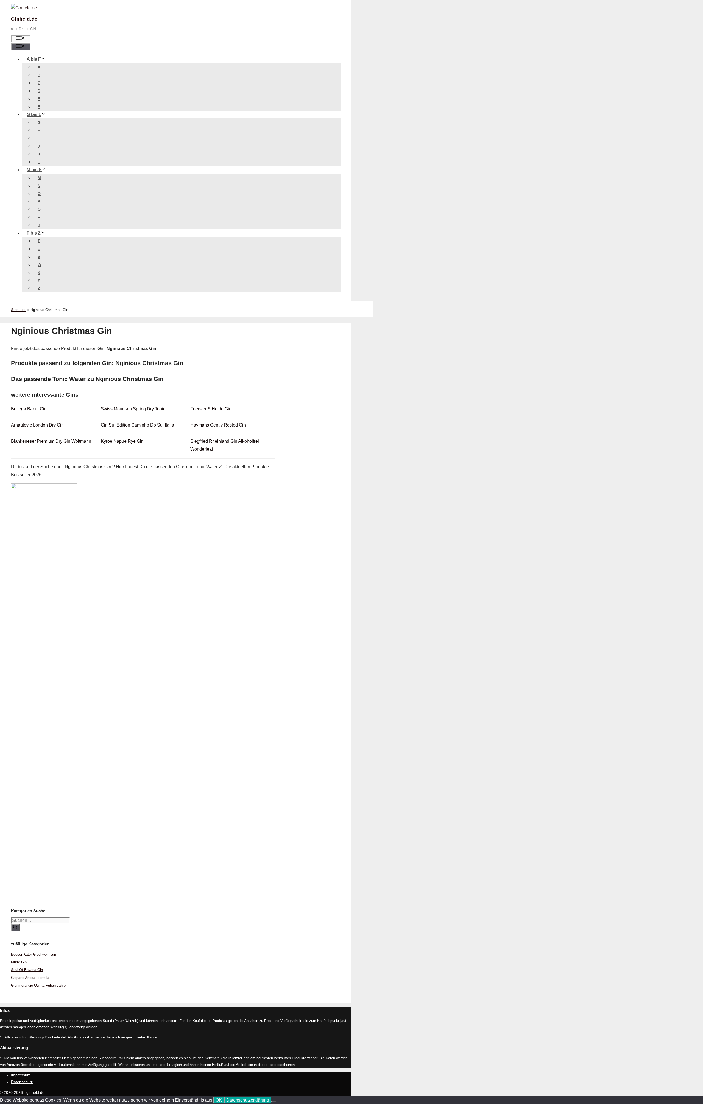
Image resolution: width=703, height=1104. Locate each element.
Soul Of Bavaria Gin (27, 970)
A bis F (34, 59)
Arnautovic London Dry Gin (37, 425)
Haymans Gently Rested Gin (218, 425)
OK (219, 1100)
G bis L (34, 114)
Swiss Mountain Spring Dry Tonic (133, 408)
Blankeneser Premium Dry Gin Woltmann (51, 441)
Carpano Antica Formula (30, 978)
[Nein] (273, 1101)
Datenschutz (22, 1082)
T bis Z (34, 233)
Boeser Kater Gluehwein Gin (33, 954)
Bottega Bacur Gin (29, 408)
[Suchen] (15, 927)
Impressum (20, 1075)
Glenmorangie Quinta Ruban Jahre (38, 985)
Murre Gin (19, 962)
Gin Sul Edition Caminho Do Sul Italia (137, 425)
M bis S (34, 169)
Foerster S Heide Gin (210, 408)
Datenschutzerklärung (247, 1100)
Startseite (18, 310)
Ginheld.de (24, 19)
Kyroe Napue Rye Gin (122, 441)
